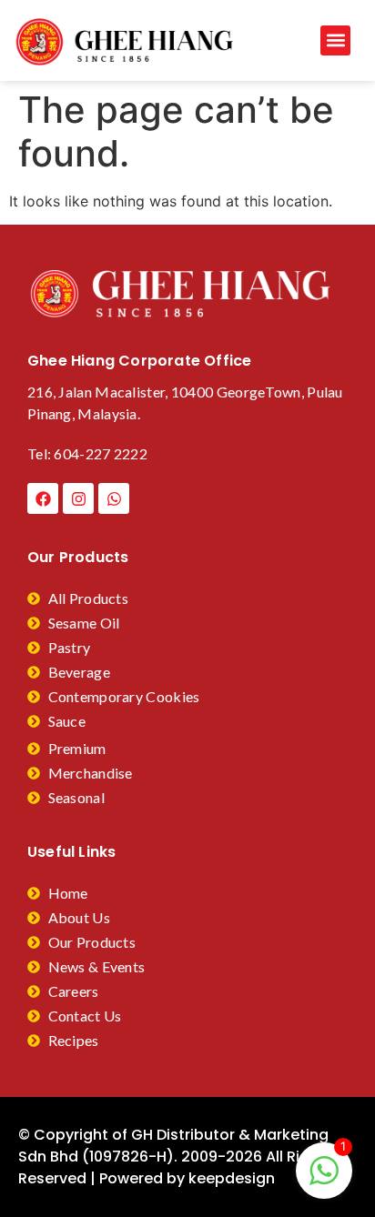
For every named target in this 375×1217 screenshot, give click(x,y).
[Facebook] (42, 498)
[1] (324, 1180)
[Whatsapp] (113, 498)
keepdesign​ (231, 1178)
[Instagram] (78, 498)
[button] (335, 40)
